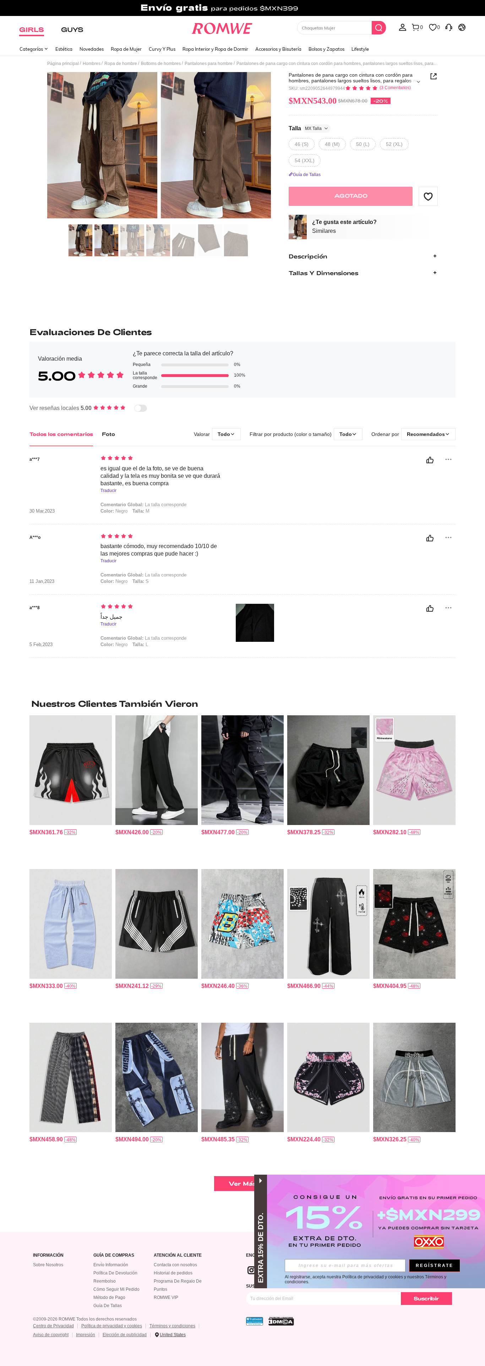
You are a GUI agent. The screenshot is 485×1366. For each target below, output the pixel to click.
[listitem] (70, 789)
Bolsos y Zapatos (326, 49)
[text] (161, 458)
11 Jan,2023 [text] (41, 581)
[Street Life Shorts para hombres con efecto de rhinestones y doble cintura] (414, 770)
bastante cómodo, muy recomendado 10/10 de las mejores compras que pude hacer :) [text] (158, 550)
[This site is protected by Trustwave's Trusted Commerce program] (254, 1321)
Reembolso (104, 1281)
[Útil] (430, 460)
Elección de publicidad (125, 1334)
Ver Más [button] (243, 1183)
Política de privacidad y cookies (111, 1325)
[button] (428, 196)
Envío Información (110, 1264)
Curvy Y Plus (162, 49)
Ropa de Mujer (126, 49)
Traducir (108, 490)
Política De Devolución (115, 1273)
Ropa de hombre (120, 63)
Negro (113, 511)
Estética (63, 49)
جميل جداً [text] (111, 617)
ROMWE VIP (166, 1297)
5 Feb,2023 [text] (41, 644)
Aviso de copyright (51, 1334)
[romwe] (222, 27)
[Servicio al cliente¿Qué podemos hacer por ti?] (449, 27)
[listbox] (403, 27)
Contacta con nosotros (175, 1264)
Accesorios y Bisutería (278, 49)
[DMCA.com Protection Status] (281, 1321)
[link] (242, 8)
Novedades (92, 49)
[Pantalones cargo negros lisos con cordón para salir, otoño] (242, 770)
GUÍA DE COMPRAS (113, 1255)
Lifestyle (360, 49)
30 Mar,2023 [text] (42, 511)
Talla (305, 128)
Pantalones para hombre (209, 63)
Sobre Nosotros (48, 1264)
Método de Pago (109, 1297)
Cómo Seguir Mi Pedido (116, 1289)
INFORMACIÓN (48, 1255)
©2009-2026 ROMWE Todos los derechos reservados (85, 1319)
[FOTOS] (159, 146)
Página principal (63, 63)
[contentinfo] (46, 832)
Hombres (91, 63)
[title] (242, 704)
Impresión (85, 1334)
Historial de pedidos (173, 1273)
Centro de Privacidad (53, 1325)
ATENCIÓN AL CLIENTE (178, 1255)
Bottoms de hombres (161, 63)
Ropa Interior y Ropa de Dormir (215, 49)
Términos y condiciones (172, 1325)
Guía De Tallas (107, 1305)
